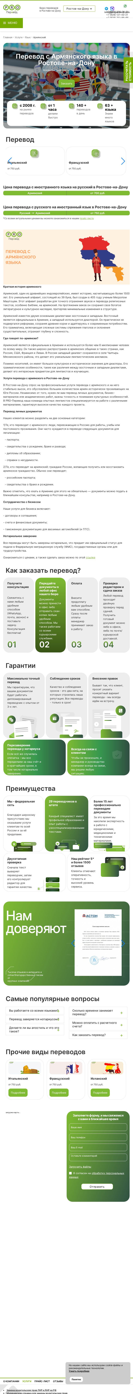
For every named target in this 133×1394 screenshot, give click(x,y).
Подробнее (18, 1092)
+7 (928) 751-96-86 (117, 17)
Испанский (76, 162)
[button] (123, 161)
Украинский (99, 1078)
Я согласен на (96, 1175)
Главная (7, 37)
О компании (11, 1381)
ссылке (90, 557)
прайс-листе (87, 218)
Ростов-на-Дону (78, 8)
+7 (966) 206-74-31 (117, 11)
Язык (28, 37)
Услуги (18, 37)
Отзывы (58, 1381)
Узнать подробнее (79, 1371)
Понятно (76, 1379)
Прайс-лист (42, 1381)
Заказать (66, 83)
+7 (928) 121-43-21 (117, 14)
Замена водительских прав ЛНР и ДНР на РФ (31, 1390)
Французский (17, 162)
